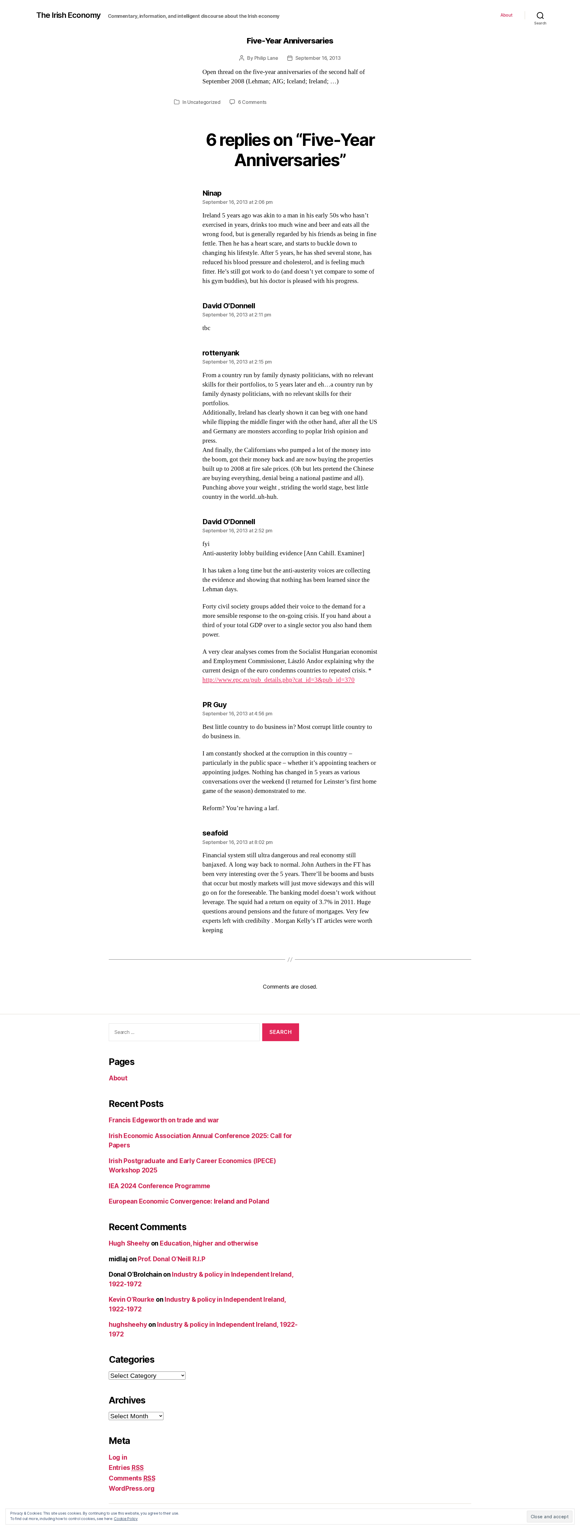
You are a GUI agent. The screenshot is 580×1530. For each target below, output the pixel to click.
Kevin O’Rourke (131, 1299)
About (507, 15)
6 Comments (252, 102)
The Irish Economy (68, 15)
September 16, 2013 (318, 58)
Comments (132, 1478)
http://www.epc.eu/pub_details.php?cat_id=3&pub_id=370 (278, 680)
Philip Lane (266, 58)
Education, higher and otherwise (209, 1243)
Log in (118, 1457)
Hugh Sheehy (129, 1243)
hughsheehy (128, 1324)
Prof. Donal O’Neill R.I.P (171, 1259)
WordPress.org (132, 1488)
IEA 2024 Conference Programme (159, 1186)
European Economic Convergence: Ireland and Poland (189, 1201)
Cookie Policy (126, 1518)
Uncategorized (204, 102)
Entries (126, 1467)
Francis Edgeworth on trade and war (164, 1120)
